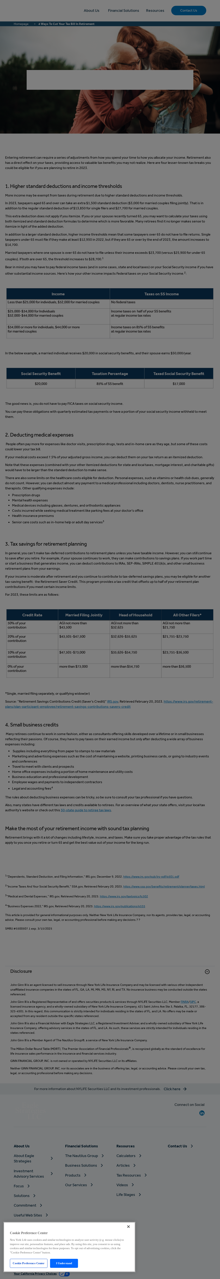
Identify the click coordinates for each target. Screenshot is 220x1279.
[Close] (128, 1226)
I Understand (64, 1263)
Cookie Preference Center (28, 1263)
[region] (69, 1247)
